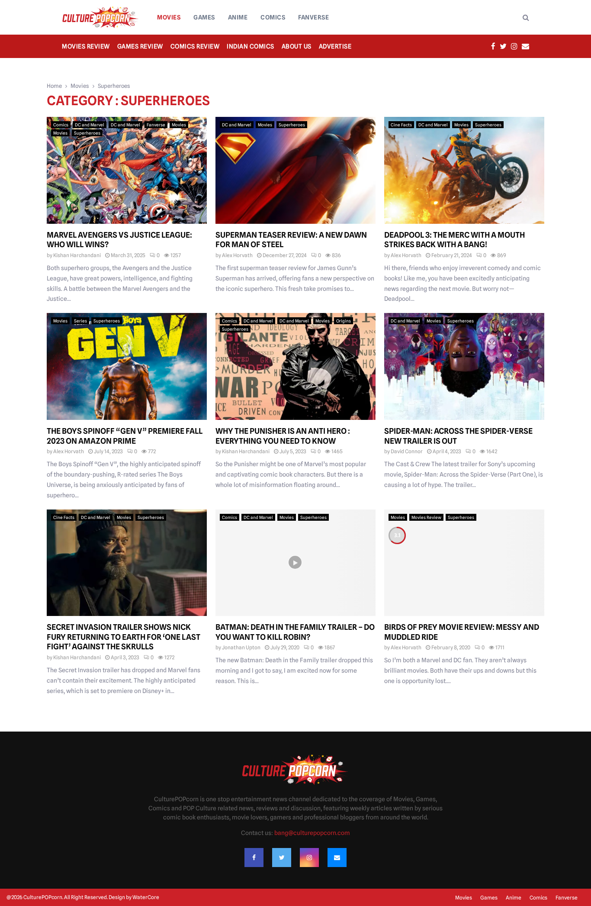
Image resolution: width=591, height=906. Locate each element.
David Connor (407, 451)
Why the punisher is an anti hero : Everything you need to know (282, 435)
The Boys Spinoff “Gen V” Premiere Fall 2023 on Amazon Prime (124, 435)
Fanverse (313, 17)
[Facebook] (253, 857)
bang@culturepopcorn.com (312, 832)
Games (204, 17)
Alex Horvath (237, 255)
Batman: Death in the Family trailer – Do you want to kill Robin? (295, 632)
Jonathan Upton (241, 647)
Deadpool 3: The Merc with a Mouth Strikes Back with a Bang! (454, 239)
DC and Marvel (89, 124)
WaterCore (145, 897)
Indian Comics (250, 46)
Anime (238, 17)
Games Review (140, 46)
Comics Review (195, 46)
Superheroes (87, 132)
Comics (272, 17)
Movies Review (86, 46)
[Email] (337, 857)
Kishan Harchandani (77, 255)
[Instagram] (309, 857)
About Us (297, 46)
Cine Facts (401, 124)
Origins (343, 320)
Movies (168, 17)
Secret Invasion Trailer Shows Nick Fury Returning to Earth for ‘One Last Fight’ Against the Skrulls (123, 636)
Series (80, 320)
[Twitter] (281, 857)
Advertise (335, 46)
